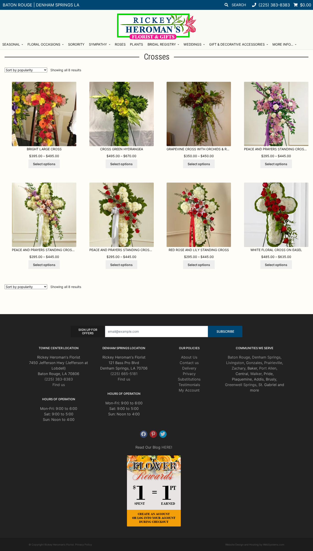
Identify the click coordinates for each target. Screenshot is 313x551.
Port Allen (267, 368)
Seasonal (11, 44)
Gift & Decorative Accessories (237, 44)
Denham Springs (266, 357)
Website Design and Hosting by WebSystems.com (254, 544)
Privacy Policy (83, 544)
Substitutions (189, 379)
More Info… (282, 44)
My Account (189, 390)
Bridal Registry (162, 44)
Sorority (76, 44)
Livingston (235, 362)
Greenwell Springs (240, 384)
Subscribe (225, 331)
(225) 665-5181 (123, 373)
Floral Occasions (43, 44)
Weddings (192, 44)
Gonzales (254, 362)
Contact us (189, 362)
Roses (120, 44)
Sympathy (98, 44)
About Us (189, 357)
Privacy (189, 373)
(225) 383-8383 (58, 379)
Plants (136, 44)
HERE (166, 447)
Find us (58, 384)
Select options (44, 164)
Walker (256, 373)
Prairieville (273, 362)
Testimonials (189, 384)
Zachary (238, 368)
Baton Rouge (239, 357)
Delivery (189, 368)
